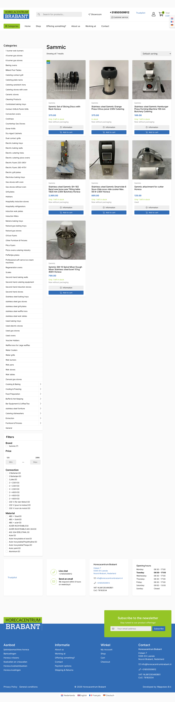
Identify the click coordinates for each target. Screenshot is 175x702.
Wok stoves (10, 369)
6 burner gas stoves (14, 60)
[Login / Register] (153, 14)
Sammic (52, 103)
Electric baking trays (14, 143)
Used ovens (11, 335)
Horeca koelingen (12, 670)
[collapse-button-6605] (40, 398)
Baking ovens (11, 65)
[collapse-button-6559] (40, 384)
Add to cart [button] (67, 132)
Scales (8, 272)
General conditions (28, 686)
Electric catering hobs (15, 153)
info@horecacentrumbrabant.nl (110, 578)
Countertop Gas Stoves (15, 124)
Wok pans (10, 365)
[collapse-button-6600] (40, 418)
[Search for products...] (39, 14)
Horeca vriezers (11, 657)
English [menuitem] (83, 695)
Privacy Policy (10, 686)
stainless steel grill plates (16, 306)
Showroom (96, 14)
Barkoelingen (10, 653)
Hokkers (9, 197)
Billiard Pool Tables (13, 70)
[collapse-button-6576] (40, 394)
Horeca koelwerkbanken (15, 666)
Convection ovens (13, 114)
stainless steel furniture (15, 408)
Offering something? (56, 26)
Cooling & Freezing (13, 389)
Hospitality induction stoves (17, 201)
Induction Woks (12, 216)
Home (27, 26)
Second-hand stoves (14, 292)
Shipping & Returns (64, 670)
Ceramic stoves (12, 94)
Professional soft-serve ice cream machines (20, 261)
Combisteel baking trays (16, 104)
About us (75, 26)
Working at (90, 26)
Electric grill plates (13, 172)
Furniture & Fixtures (14, 423)
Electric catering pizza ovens (18, 158)
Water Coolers (11, 350)
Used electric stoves (14, 326)
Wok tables (10, 374)
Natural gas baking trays (16, 226)
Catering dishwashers (15, 413)
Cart (103, 657)
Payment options (63, 666)
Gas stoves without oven (16, 187)
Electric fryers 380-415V (16, 167)
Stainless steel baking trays (17, 296)
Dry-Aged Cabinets (14, 133)
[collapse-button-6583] (40, 389)
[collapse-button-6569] (40, 403)
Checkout (105, 662)
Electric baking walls (14, 148)
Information (67, 127)
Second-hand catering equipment (20, 282)
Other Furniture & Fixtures (16, 240)
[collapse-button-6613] (40, 408)
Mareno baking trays (14, 221)
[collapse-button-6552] (40, 423)
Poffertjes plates (12, 255)
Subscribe (159, 628)
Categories (12, 26)
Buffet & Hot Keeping (14, 399)
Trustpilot (140, 13)
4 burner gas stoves (14, 55)
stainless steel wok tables (16, 316)
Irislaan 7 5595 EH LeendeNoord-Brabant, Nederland (105, 571)
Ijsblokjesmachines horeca (16, 649)
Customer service (120, 17)
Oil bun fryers (11, 235)
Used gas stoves (13, 331)
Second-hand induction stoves (18, 287)
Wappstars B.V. (164, 686)
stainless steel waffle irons (16, 311)
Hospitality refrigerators (15, 206)
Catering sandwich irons (16, 85)
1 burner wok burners (14, 51)
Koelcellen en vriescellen (15, 662)
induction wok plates (14, 211)
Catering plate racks (14, 80)
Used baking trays (13, 321)
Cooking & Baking (13, 384)
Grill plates (10, 192)
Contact (105, 26)
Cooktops (10, 119)
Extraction (10, 418)
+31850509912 (119, 12)
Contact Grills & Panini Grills (17, 109)
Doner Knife (10, 128)
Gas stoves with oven (14, 182)
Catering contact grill (14, 75)
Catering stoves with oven (16, 89)
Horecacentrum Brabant (94, 686)
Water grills (10, 355)
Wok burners (11, 360)
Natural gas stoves (13, 231)
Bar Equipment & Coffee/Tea (17, 404)
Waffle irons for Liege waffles (18, 345)
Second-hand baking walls (17, 277)
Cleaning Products (13, 99)
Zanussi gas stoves (14, 379)
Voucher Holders (12, 340)
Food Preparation (13, 394)
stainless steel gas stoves (16, 301)
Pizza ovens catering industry (18, 250)
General (9, 428)
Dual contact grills (13, 138)
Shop (38, 26)
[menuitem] (172, 18)
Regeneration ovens (14, 267)
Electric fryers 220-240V (16, 162)
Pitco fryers (10, 245)
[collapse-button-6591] (40, 413)
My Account (106, 649)
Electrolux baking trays (15, 177)
